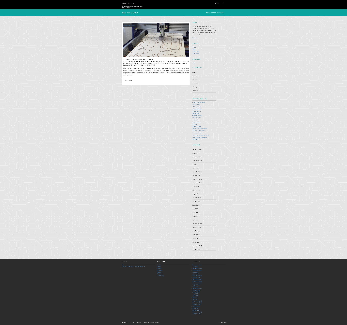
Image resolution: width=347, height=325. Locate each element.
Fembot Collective (197, 109)
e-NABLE (182, 61)
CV (223, 3)
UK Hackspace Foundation (199, 137)
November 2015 (197, 246)
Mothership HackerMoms (199, 130)
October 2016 (196, 231)
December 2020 (197, 157)
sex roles (172, 63)
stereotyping (126, 65)
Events (194, 76)
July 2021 (195, 153)
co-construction (164, 61)
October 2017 (196, 201)
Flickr (194, 49)
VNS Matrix (195, 139)
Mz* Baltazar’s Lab (197, 133)
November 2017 (197, 197)
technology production (138, 65)
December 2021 (197, 149)
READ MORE (128, 80)
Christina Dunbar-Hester (198, 102)
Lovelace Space (196, 126)
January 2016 (196, 242)
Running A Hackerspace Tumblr (201, 135)
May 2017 (195, 216)
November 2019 (197, 171)
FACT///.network (197, 107)
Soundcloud (195, 51)
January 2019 (196, 175)
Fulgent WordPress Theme (151, 322)
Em (126, 61)
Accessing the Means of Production (138, 59)
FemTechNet (195, 113)
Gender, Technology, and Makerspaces (133, 266)
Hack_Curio (195, 120)
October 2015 (196, 249)
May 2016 (195, 238)
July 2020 (195, 164)
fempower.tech (196, 111)
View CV (194, 38)
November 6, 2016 (129, 25)
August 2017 (196, 205)
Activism (194, 72)
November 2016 (197, 227)
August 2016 (196, 234)
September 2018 (197, 186)
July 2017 (195, 208)
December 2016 (197, 223)
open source (165, 63)
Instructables (195, 53)
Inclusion (195, 83)
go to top (221, 322)
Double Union (196, 104)
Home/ (208, 12)
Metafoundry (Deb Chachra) (199, 128)
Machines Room (134, 63)
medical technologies (153, 63)
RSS (193, 63)
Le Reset (194, 124)
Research (143, 61)
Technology (150, 61)
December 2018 (197, 179)
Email (194, 47)
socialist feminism (181, 63)
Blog (217, 3)
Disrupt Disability (174, 61)
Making (194, 87)
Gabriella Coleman (197, 115)
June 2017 (195, 212)
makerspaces (143, 63)
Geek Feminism (196, 117)
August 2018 (196, 190)
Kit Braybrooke (196, 122)
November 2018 (197, 183)
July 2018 (195, 194)
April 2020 (195, 168)
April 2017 (195, 220)
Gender (138, 61)
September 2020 (197, 160)
